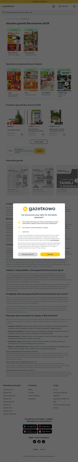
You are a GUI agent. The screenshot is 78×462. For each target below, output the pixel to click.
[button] (39, 231)
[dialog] (39, 231)
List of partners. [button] (54, 240)
